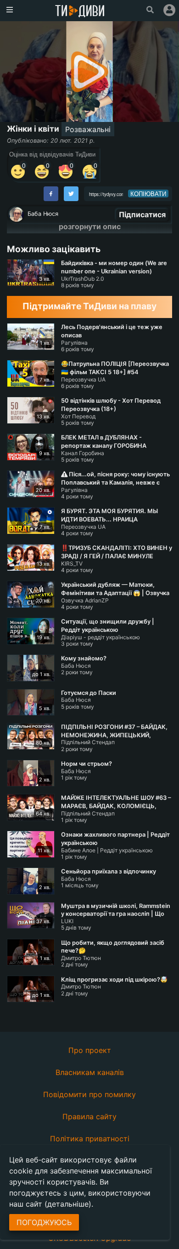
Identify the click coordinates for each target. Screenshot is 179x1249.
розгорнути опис (90, 226)
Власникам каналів (90, 1072)
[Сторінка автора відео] (16, 214)
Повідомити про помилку (89, 1094)
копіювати (148, 194)
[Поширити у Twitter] (71, 193)
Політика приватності (89, 1138)
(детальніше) (68, 1204)
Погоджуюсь (44, 1222)
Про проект (89, 1050)
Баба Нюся (43, 213)
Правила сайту (89, 1116)
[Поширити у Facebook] (51, 193)
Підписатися (142, 214)
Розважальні (88, 129)
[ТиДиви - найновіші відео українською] (80, 11)
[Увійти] (169, 10)
